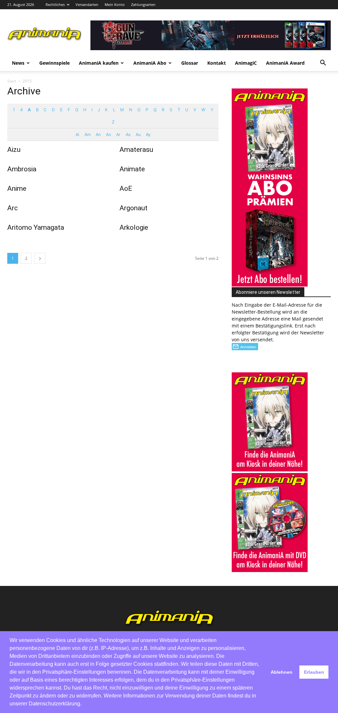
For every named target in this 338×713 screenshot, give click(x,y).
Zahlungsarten (143, 4)
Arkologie (133, 227)
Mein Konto (115, 4)
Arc (12, 208)
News (18, 63)
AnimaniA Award (285, 63)
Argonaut (133, 208)
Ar (118, 134)
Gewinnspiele (54, 63)
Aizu (13, 149)
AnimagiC (246, 63)
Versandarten (87, 4)
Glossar (189, 63)
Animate (132, 169)
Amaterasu (136, 149)
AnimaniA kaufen (98, 63)
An (98, 134)
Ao (108, 134)
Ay (148, 134)
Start (11, 81)
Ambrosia (21, 169)
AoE (125, 188)
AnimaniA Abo (149, 63)
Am (87, 134)
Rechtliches (55, 4)
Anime (16, 188)
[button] (323, 63)
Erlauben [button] (314, 672)
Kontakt (216, 63)
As (128, 134)
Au (138, 134)
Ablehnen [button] (281, 672)
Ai (77, 134)
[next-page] (40, 258)
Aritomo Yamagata (35, 227)
